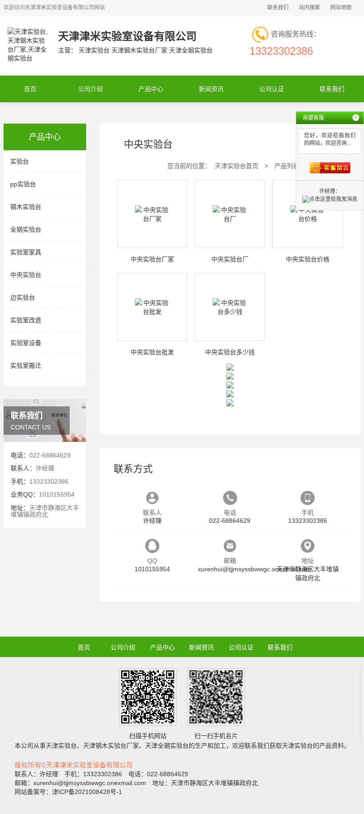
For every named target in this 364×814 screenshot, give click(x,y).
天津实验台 (61, 745)
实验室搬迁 (25, 365)
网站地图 (341, 7)
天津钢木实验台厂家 (111, 745)
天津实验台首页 (236, 165)
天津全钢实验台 (167, 745)
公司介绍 (90, 88)
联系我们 (278, 7)
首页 (30, 88)
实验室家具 (25, 252)
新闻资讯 (211, 88)
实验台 (19, 161)
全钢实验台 (25, 229)
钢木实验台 (25, 206)
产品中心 (150, 88)
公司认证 (271, 88)
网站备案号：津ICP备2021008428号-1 (68, 791)
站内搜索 (309, 7)
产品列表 (286, 165)
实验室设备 (25, 342)
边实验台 (22, 297)
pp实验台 (23, 184)
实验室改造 (25, 320)
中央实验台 (25, 274)
